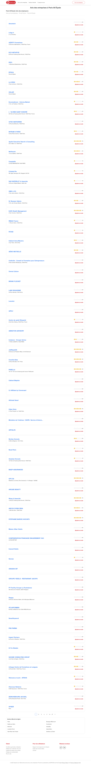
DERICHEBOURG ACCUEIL (18, 697)
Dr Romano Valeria (15, 201)
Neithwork (12, 152)
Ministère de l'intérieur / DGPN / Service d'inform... (26, 420)
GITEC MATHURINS (15, 122)
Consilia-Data (13, 360)
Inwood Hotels (13, 549)
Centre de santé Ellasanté (17, 320)
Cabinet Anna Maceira (16, 241)
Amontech (12, 24)
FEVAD (11, 232)
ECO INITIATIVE (14, 52)
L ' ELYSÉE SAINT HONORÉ (18, 112)
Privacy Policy (65, 762)
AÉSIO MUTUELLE (15, 251)
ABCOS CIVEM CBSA (16, 508)
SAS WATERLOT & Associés (18, 181)
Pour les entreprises (79, 2)
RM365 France (13, 221)
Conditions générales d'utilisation (13, 747)
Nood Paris (12, 450)
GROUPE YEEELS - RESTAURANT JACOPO (23, 579)
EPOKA (11, 72)
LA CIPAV (12, 82)
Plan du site (8, 753)
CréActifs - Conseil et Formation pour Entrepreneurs (26, 261)
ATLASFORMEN (14, 607)
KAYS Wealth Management (18, 211)
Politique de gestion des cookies (13, 750)
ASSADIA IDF (13, 569)
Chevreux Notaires (15, 687)
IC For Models (13, 648)
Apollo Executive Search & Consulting (21, 142)
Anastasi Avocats (14, 459)
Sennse (11, 559)
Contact (34, 750)
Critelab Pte (13, 171)
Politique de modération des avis (13, 748)
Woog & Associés (15, 498)
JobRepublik (13, 350)
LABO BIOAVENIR (15, 290)
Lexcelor (12, 301)
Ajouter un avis (79, 25)
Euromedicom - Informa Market (19, 102)
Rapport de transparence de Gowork (41, 747)
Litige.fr (11, 33)
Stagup (11, 598)
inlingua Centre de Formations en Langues (23, 667)
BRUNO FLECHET (15, 281)
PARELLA (12, 370)
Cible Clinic (12, 409)
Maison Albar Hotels (15, 529)
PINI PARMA (13, 628)
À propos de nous (41, 2)
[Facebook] (60, 747)
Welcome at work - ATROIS (18, 678)
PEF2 (10, 62)
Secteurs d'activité (32, 2)
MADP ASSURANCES (16, 470)
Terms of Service (74, 762)
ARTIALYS (12, 430)
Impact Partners (14, 637)
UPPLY (11, 311)
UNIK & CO (12, 191)
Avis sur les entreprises (22, 2)
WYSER (11, 707)
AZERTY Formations (15, 42)
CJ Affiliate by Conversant (17, 390)
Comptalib (12, 161)
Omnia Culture (14, 271)
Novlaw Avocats (14, 439)
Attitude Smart (14, 400)
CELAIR (11, 92)
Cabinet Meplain (14, 380)
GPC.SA (11, 479)
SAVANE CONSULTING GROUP (19, 657)
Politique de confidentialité (12, 752)
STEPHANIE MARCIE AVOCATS (19, 519)
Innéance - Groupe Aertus (17, 340)
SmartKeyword (14, 618)
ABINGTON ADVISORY (16, 331)
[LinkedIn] (64, 747)
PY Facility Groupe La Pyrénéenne (20, 588)
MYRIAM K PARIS (14, 132)
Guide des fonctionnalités (38, 748)
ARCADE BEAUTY (15, 489)
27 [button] (52, 714)
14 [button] (49, 714)
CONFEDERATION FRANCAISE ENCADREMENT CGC (26, 538)
